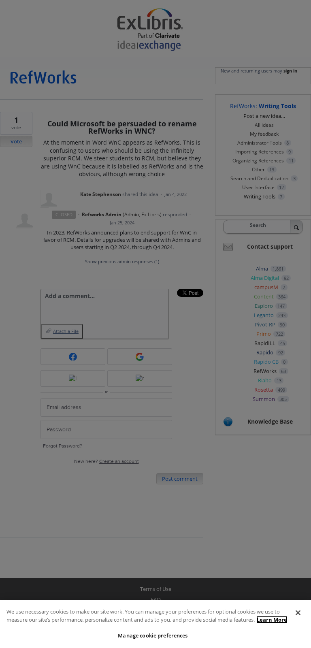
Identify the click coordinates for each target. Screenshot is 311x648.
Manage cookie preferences (152, 635)
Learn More (272, 619)
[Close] (298, 613)
